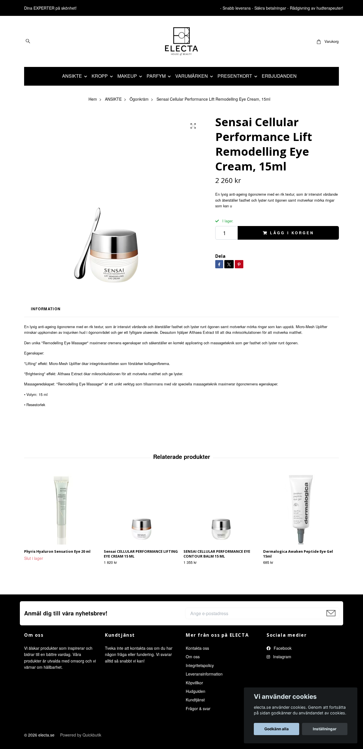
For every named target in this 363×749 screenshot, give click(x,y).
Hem (92, 99)
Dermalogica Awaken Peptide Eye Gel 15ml (298, 554)
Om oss (193, 656)
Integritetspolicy (200, 665)
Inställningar (325, 729)
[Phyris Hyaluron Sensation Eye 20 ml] (62, 509)
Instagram (281, 656)
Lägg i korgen (292, 232)
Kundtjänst (195, 699)
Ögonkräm (139, 99)
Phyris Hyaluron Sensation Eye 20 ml (57, 551)
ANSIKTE (72, 76)
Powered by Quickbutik (80, 735)
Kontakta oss (197, 648)
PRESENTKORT (235, 76)
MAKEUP (127, 76)
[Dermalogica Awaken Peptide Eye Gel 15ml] (301, 509)
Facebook (282, 648)
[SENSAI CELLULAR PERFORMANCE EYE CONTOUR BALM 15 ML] (221, 509)
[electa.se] (181, 41)
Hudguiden (195, 691)
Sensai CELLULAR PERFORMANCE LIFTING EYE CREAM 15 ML (141, 554)
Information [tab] (45, 308)
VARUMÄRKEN (191, 76)
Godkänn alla (276, 729)
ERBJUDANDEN (279, 76)
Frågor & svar (198, 708)
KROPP (100, 76)
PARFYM (156, 76)
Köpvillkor (194, 682)
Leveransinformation (204, 674)
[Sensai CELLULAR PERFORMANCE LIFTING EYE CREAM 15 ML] (141, 509)
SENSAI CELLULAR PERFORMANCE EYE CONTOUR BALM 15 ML (216, 554)
